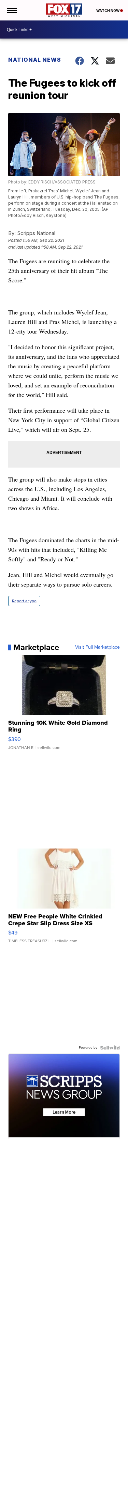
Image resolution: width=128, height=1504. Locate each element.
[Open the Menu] (11, 10)
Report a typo (24, 601)
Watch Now (108, 11)
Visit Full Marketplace (97, 647)
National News (34, 59)
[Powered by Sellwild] (110, 1047)
